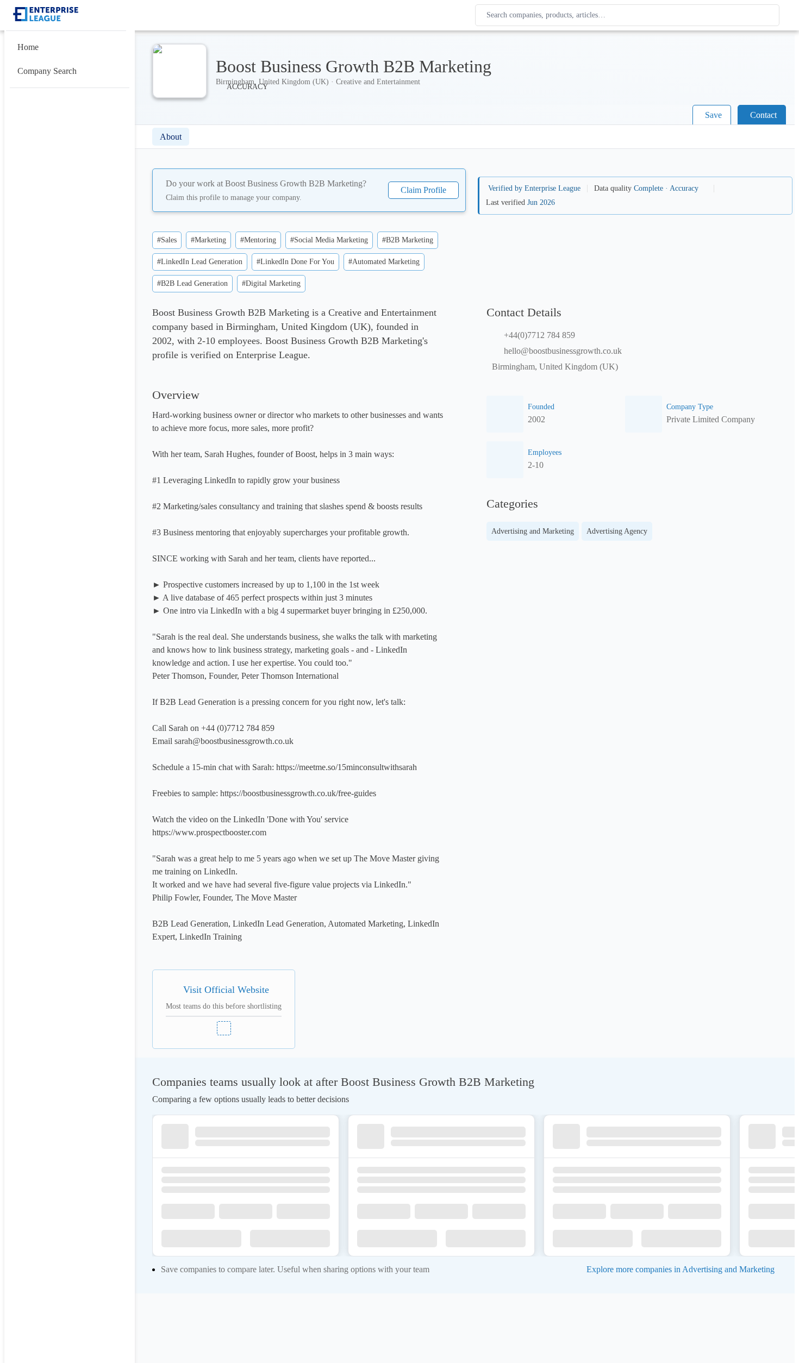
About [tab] (171, 136)
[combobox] (629, 15)
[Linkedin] (224, 1028)
